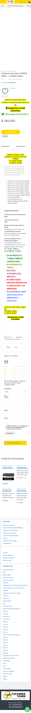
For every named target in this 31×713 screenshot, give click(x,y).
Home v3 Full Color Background (11, 634)
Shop (4, 663)
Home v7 (5, 645)
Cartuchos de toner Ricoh (10, 533)
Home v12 (5, 624)
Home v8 (5, 647)
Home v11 (5, 621)
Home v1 (5, 611)
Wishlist (5, 676)
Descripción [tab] (5, 146)
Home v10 (5, 614)
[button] (27, 709)
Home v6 (5, 642)
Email (6, 418)
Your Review (6, 396)
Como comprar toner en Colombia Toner (14, 588)
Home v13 (5, 627)
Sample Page (6, 660)
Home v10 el (6, 616)
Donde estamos (7, 601)
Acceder (5, 552)
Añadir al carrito (11, 132)
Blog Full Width (7, 575)
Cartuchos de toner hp (9, 525)
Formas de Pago (7, 606)
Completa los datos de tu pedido (12, 593)
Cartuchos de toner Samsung (15, 6)
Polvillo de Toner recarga (10, 540)
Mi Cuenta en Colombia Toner (11, 655)
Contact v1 (5, 595)
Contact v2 (6, 598)
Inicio (2, 6)
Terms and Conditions (9, 671)
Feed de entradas (7, 555)
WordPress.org (7, 560)
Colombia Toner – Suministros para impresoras (15, 585)
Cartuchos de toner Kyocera (10, 530)
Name (6, 410)
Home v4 (5, 637)
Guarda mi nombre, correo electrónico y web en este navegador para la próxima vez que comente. (17, 427)
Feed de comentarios (8, 558)
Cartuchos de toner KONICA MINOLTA (13, 527)
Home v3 (5, 632)
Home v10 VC (6, 619)
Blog (4, 572)
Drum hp (5, 538)
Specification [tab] (20, 146)
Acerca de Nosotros (8, 569)
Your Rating (7, 388)
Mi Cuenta (5, 653)
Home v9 (5, 650)
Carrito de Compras (8, 577)
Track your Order (7, 673)
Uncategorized (7, 543)
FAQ (4, 603)
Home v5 (5, 640)
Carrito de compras (8, 580)
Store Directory (7, 668)
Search (22, 2)
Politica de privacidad (8, 658)
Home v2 (5, 629)
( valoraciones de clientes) (15, 79)
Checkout (5, 582)
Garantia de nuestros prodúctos (11, 608)
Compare (13, 88)
